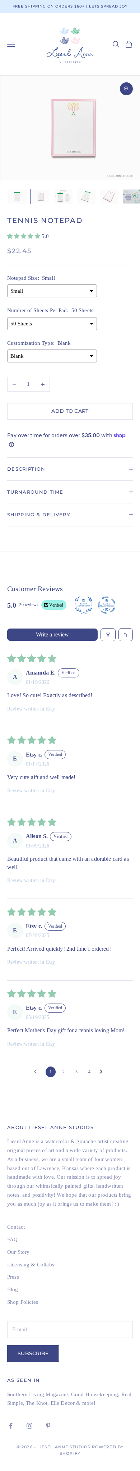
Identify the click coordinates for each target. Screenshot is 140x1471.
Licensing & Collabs (30, 1264)
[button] (24, 236)
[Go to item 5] (109, 196)
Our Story (18, 1252)
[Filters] (108, 634)
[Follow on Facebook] (10, 1425)
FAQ (12, 1239)
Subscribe (33, 1353)
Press (13, 1277)
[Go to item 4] (86, 196)
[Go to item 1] (17, 196)
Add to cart (69, 411)
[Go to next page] (103, 1072)
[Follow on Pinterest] (48, 1425)
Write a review (52, 634)
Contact (16, 1227)
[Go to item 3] (63, 196)
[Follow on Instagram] (29, 1425)
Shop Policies (22, 1302)
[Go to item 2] (40, 196)
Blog (12, 1289)
